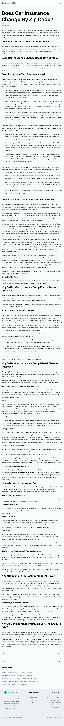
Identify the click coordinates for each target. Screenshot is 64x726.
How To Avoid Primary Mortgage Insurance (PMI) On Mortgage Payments (20, 681)
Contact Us (33, 702)
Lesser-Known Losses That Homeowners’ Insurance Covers (17, 675)
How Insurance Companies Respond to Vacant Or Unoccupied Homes (19, 678)
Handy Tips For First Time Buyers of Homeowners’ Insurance (17, 672)
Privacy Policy (33, 698)
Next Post (58, 654)
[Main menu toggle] (60, 3)
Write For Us (33, 700)
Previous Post (7, 654)
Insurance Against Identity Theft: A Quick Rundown (14, 684)
